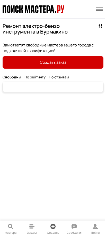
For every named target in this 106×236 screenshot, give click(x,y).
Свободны (12, 77)
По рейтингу (35, 77)
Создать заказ (53, 62)
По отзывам (59, 77)
